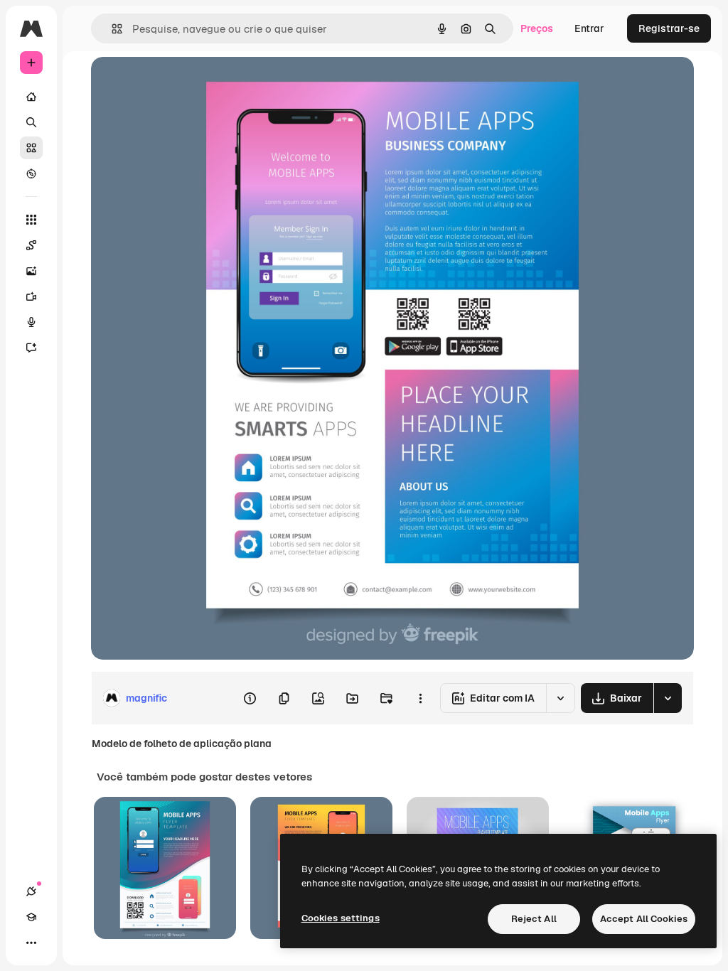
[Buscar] (31, 122)
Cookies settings (340, 918)
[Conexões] (31, 891)
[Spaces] (31, 245)
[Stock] (31, 147)
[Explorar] (31, 173)
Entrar (589, 28)
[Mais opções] (420, 698)
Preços (536, 28)
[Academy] (31, 917)
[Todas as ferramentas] (31, 219)
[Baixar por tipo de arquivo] (667, 698)
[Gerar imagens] (31, 270)
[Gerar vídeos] (31, 296)
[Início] (31, 96)
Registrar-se (669, 28)
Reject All (534, 919)
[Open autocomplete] (111, 28)
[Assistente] (31, 347)
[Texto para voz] (31, 322)
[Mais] (31, 942)
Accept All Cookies (643, 919)
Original (182, 83)
